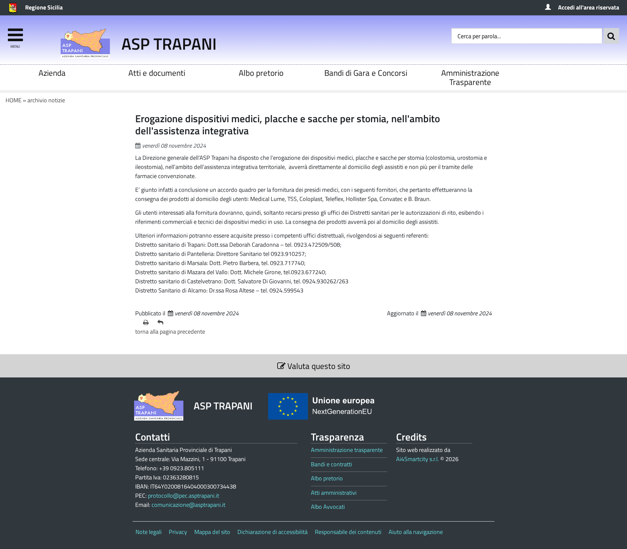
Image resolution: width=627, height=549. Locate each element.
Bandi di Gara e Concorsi (365, 72)
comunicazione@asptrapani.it (188, 504)
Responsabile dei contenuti (348, 531)
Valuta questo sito (317, 365)
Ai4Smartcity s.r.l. (417, 459)
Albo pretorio (261, 72)
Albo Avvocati (328, 506)
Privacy (178, 531)
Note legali (149, 531)
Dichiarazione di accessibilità (272, 531)
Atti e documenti (156, 72)
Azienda (52, 72)
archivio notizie (46, 100)
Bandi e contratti (331, 464)
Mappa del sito (212, 531)
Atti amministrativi (334, 492)
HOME (14, 100)
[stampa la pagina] (147, 322)
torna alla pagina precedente (170, 331)
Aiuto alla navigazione (416, 531)
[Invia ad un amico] (162, 322)
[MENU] (15, 32)
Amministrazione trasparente (347, 450)
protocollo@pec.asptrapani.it (183, 495)
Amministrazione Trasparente (470, 77)
